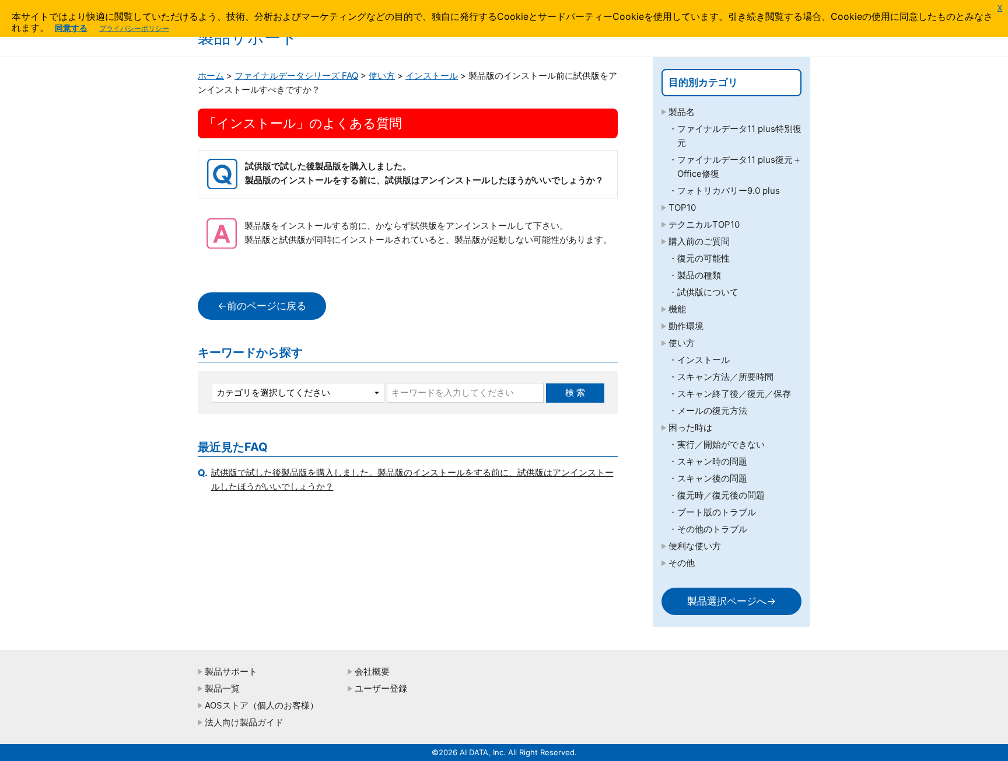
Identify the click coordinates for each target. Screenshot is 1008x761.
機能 (677, 309)
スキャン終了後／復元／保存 (734, 393)
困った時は (690, 427)
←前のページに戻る (262, 306)
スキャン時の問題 (712, 461)
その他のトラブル (712, 529)
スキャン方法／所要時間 (725, 376)
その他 (681, 562)
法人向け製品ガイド (244, 722)
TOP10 (682, 207)
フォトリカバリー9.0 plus (728, 190)
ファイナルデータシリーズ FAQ (296, 75)
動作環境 (686, 325)
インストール (431, 75)
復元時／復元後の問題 (721, 495)
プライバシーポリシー (134, 28)
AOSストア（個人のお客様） (261, 705)
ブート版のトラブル (716, 512)
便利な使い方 (694, 545)
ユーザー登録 (381, 688)
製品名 (681, 111)
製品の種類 (699, 275)
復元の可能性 (703, 258)
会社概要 (372, 671)
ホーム (211, 75)
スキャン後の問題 (712, 478)
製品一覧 (222, 688)
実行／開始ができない (721, 444)
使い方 (382, 75)
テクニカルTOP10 (704, 224)
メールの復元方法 (712, 410)
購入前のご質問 (699, 241)
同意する (71, 28)
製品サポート (231, 671)
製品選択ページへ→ (731, 601)
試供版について (707, 292)
